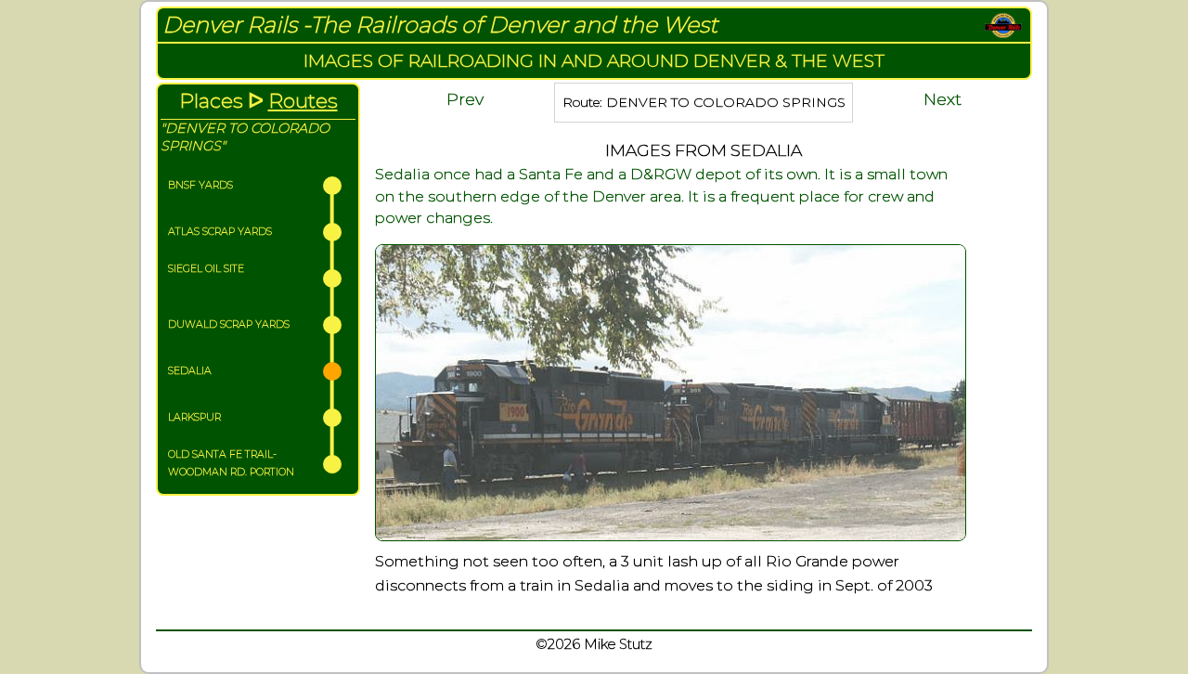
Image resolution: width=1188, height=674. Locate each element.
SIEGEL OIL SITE (206, 269)
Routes (303, 100)
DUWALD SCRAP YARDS (229, 324)
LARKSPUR (194, 417)
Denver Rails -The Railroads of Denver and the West (439, 24)
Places (211, 100)
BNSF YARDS (200, 185)
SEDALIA (190, 371)
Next (942, 99)
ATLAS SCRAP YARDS (220, 232)
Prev (465, 99)
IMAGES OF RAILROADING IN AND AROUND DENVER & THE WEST (594, 60)
